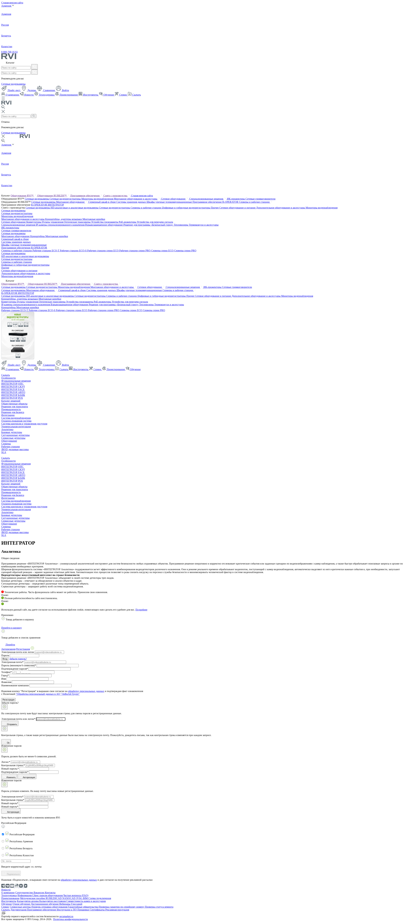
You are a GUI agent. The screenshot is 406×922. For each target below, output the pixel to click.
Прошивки (83, 909)
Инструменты (90, 94)
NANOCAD (69, 898)
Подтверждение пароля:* (15, 772)
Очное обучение (22, 904)
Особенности (8, 378)
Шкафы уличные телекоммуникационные (170, 202)
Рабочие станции (10, 446)
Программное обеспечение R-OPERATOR (216, 202)
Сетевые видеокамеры (13, 84)
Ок (8, 743)
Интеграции (8, 415)
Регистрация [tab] (23, 649)
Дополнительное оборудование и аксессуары (281, 207)
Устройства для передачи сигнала (155, 222)
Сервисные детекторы (13, 438)
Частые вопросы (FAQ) (75, 895)
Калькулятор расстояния (52, 901)
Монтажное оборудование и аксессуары (136, 198)
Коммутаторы (34, 222)
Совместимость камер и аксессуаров (86, 901)
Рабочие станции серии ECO (103, 250)
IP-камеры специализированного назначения (60, 224)
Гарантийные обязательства (83, 906)
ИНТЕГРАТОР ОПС (12, 383)
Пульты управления (53, 222)
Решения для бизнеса (12, 412)
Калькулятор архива (28, 901)
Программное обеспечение (85, 195)
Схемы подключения (99, 898)
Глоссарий (76, 904)
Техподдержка (46, 94)
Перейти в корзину (11, 627)
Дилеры (32, 90)
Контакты (50, 892)
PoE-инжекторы (128, 222)
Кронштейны (37, 236)
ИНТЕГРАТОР (56, 204)
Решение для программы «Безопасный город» (148, 224)
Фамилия (6, 682)
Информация (24, 895)
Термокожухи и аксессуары (204, 224)
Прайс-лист (14, 90)
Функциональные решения (16, 380)
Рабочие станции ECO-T (46, 250)
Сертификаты (97, 909)
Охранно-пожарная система (16, 420)
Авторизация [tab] (8, 649)
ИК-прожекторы (236, 198)
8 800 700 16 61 (9, 52)
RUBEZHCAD (54, 898)
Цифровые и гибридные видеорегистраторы (186, 207)
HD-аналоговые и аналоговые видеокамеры (75, 207)
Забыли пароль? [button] (18, 658)
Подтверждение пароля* (14, 668)
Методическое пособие (33, 898)
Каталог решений (10, 400)
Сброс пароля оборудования (47, 895)
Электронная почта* (12, 662)
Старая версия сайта (12, 2)
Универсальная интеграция (16, 426)
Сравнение (49, 90)
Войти (65, 90)
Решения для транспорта (14, 406)
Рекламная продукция (117, 909)
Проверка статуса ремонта (159, 906)
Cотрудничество (24, 892)
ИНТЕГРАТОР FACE (13, 389)
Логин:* (5, 762)
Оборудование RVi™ (22, 195)
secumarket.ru (66, 916)
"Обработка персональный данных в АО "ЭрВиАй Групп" (48, 694)
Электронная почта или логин (17, 652)
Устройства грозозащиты (105, 222)
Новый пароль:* (10, 768)
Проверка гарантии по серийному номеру (122, 906)
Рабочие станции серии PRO (135, 250)
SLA (3, 452)
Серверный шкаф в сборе (102, 202)
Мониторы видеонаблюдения (97, 198)
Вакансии (39, 892)
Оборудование (9, 440)
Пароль (5, 655)
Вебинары (65, 904)
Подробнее (141, 609)
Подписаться (13, 874)
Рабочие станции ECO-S (73, 250)
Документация (18, 909)
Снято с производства (115, 195)
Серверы (6, 443)
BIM (85, 898)
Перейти (10, 644)
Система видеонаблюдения (16, 418)
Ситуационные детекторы (15, 435)
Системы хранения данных (131, 202)
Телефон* (6, 672)
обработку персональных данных (86, 691)
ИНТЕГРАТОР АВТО (13, 392)
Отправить (11, 724)
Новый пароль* (9, 803)
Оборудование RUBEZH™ (52, 195)
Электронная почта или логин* (18, 719)
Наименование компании (15, 685)
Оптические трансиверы (77, 222)
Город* (5, 675)
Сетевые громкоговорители (260, 198)
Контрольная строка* (12, 800)
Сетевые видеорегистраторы (65, 198)
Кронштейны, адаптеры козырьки (63, 219)
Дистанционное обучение (45, 904)
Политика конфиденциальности (70, 919)
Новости (29, 94)
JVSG (79, 898)
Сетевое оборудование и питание (237, 207)
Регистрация (8, 700)
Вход (5, 659)
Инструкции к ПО (67, 909)
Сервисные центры (20, 906)
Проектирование (69, 94)
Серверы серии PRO (185, 250)
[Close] (4, 706)
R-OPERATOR (39, 204)
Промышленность (11, 409)
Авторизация (29, 777)
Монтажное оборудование (70, 202)
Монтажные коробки (93, 219)
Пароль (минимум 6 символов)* (18, 665)
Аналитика (7, 429)
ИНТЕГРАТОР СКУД (13, 386)
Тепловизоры (181, 224)
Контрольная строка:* (13, 765)
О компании (12, 94)
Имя (3, 678)
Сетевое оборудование (173, 198)
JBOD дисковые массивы (15, 449)
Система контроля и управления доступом (24, 423)
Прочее (215, 207)
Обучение (109, 94)
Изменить (11, 777)
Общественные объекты (14, 403)
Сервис (123, 94)
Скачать (136, 94)
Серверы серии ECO (162, 250)
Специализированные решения (206, 198)
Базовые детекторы (11, 432)
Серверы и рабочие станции (254, 202)
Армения (6, 5)
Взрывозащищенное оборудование (104, 224)
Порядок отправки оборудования (49, 906)
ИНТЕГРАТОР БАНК (13, 395)
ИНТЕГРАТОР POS (12, 398)
